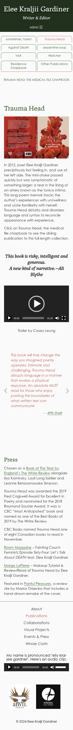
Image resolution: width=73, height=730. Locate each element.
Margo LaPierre (16, 566)
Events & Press (36, 636)
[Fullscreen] (64, 318)
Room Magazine (17, 547)
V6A (18, 55)
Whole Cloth (37, 644)
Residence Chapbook (19, 66)
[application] (36, 304)
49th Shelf (54, 413)
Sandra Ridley (51, 443)
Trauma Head (54, 39)
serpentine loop (54, 47)
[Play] (9, 318)
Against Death (18, 47)
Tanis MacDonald (48, 428)
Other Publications (54, 64)
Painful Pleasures (37, 584)
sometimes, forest (18, 39)
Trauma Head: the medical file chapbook (36, 79)
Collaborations (36, 623)
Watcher (54, 55)
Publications (36, 616)
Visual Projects (36, 630)
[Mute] (57, 318)
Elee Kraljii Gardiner (36, 9)
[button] (36, 304)
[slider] (33, 318)
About (36, 609)
